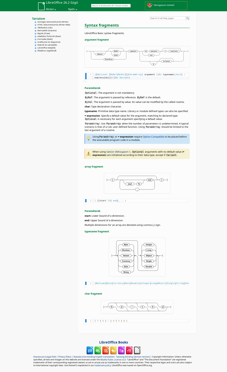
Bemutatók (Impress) (47, 30)
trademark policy (102, 365)
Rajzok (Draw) (43, 33)
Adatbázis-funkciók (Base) (49, 36)
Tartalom (38, 18)
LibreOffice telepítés (46, 47)
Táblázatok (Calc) (45, 27)
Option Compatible (153, 136)
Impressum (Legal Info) (44, 356)
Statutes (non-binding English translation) (94, 356)
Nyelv (71, 9)
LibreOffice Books (113, 342)
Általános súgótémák (46, 50)
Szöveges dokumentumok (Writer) (52, 21)
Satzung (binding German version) (133, 356)
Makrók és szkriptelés (47, 44)
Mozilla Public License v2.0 (113, 359)
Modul (50, 9)
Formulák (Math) (45, 39)
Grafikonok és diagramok (48, 42)
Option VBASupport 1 (118, 151)
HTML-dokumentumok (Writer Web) (53, 24)
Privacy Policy (64, 356)
